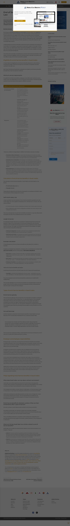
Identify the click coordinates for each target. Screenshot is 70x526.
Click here (22, 24)
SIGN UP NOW (20, 20)
